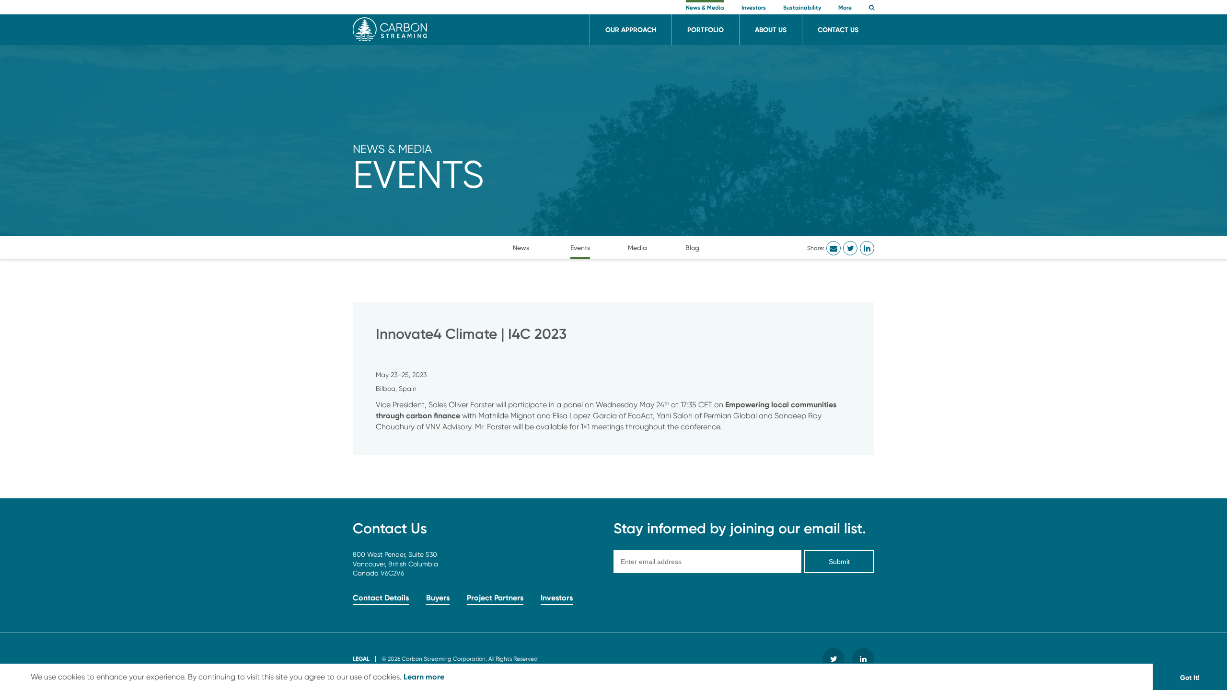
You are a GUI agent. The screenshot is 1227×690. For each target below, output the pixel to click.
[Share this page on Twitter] (850, 248)
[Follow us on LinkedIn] (863, 659)
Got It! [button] (1190, 677)
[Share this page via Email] (833, 248)
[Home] (390, 38)
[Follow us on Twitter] (833, 659)
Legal (361, 658)
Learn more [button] (424, 676)
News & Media (392, 149)
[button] (871, 8)
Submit (839, 561)
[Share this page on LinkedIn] (867, 248)
